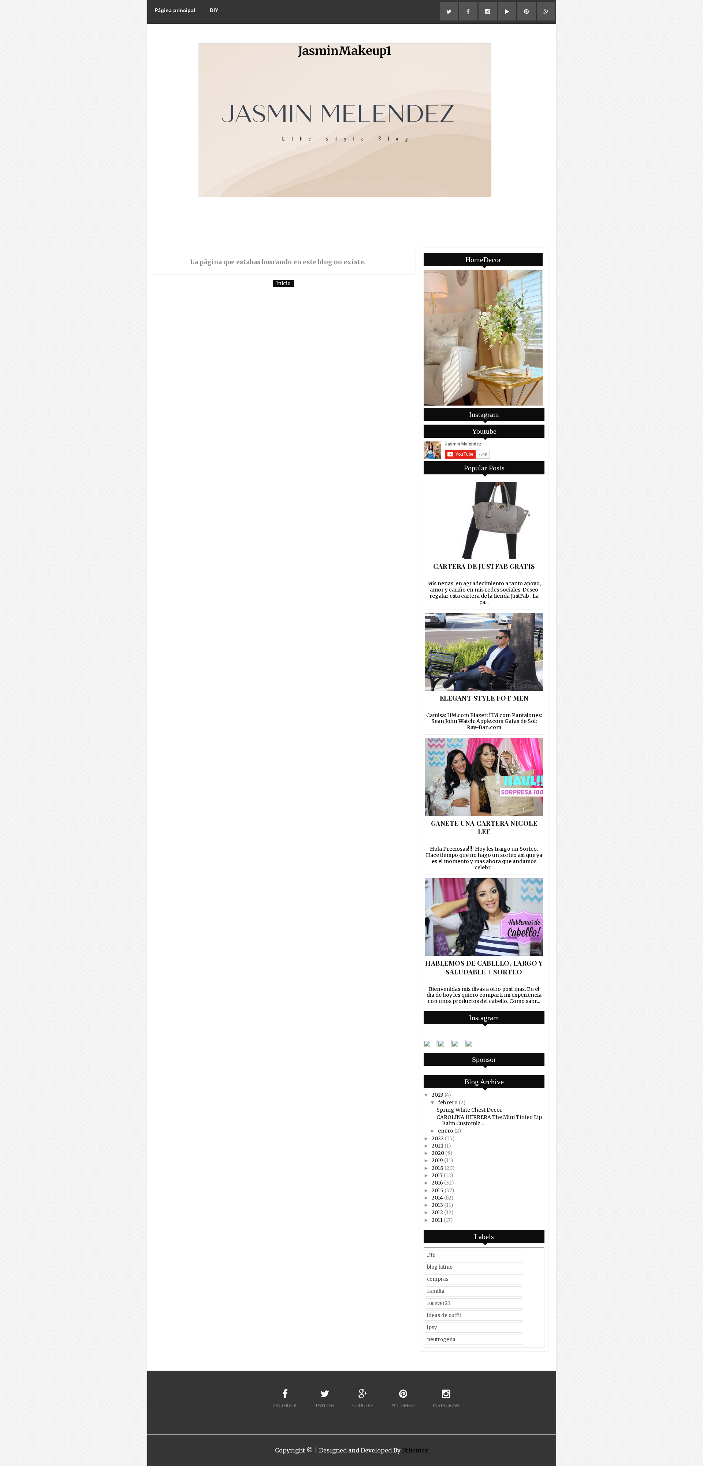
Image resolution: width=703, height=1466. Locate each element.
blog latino (440, 1267)
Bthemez (415, 1450)
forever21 (438, 1303)
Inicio (283, 283)
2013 (437, 1205)
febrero (448, 1102)
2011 (437, 1220)
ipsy (432, 1327)
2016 (437, 1182)
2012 (437, 1212)
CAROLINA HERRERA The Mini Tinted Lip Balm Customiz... (489, 1120)
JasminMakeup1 (344, 51)
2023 (437, 1095)
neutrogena (441, 1339)
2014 (437, 1197)
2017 (437, 1175)
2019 (437, 1160)
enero (445, 1130)
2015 (437, 1190)
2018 (437, 1168)
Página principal (175, 10)
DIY (214, 10)
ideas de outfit (444, 1315)
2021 (437, 1145)
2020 (438, 1153)
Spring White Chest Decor (469, 1110)
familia (436, 1291)
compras (438, 1279)
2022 (438, 1138)
